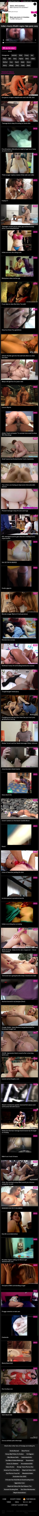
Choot (29, 62)
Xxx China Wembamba (28, 1489)
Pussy (26, 55)
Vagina (21, 58)
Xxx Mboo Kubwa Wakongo (14, 1460)
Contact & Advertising (19, 1505)
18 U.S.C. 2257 (27, 1502)
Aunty (5, 65)
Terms (8, 1502)
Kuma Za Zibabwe (12, 1463)
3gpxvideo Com (19, 1483)
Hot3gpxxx (30, 1454)
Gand (22, 65)
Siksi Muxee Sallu (12, 1457)
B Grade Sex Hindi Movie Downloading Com (20, 1480)
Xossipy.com (10, 1511)
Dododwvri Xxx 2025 (19, 1476)
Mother (5, 62)
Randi (17, 62)
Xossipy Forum (15, 1499)
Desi (11, 62)
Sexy (4, 58)
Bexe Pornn (25, 1451)
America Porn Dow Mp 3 (11, 1470)
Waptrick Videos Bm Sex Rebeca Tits (20, 1486)
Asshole (14, 55)
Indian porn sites (27, 1)
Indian (33, 58)
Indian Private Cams (14, 1)
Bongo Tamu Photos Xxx (25, 1467)
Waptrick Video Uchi (28, 1470)
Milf (9, 58)
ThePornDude (31, 1499)
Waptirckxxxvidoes (19, 1492)
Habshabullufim (26, 1457)
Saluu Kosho (10, 1467)
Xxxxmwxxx (29, 1460)
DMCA (17, 1502)
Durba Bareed (14, 1451)
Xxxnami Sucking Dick (11, 1489)
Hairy (14, 58)
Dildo (20, 55)
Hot (32, 55)
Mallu (22, 62)
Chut (17, 65)
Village (11, 65)
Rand (28, 65)
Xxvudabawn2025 (26, 1463)
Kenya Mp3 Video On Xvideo (15, 1454)
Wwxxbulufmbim (27, 1473)
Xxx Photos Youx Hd (12, 1473)
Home (4, 1499)
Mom (27, 58)
